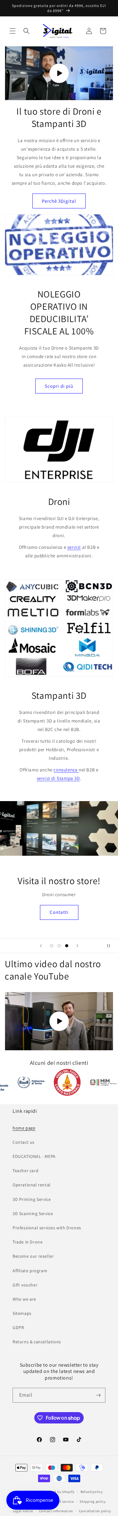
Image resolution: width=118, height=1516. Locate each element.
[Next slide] (77, 946)
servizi (74, 547)
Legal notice (23, 1511)
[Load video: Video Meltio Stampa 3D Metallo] (59, 1021)
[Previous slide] (41, 946)
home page (24, 1128)
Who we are (24, 1299)
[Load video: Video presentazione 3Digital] (59, 73)
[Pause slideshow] (111, 946)
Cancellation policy (95, 1511)
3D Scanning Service (33, 1213)
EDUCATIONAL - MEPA (34, 1156)
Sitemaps (22, 1313)
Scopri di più (59, 386)
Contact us (24, 1142)
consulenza (66, 770)
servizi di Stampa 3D (58, 778)
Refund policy (92, 1491)
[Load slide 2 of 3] (59, 946)
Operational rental (32, 1185)
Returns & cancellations (37, 1342)
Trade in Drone (27, 1242)
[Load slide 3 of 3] (66, 946)
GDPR (18, 1327)
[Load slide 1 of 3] (51, 946)
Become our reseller (33, 1256)
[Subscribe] (98, 1395)
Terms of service (60, 1501)
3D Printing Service (32, 1199)
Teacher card (25, 1170)
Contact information (56, 1511)
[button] (13, 31)
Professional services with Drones (47, 1228)
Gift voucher (25, 1285)
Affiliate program (30, 1270)
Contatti (59, 912)
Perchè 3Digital (59, 201)
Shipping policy (93, 1501)
